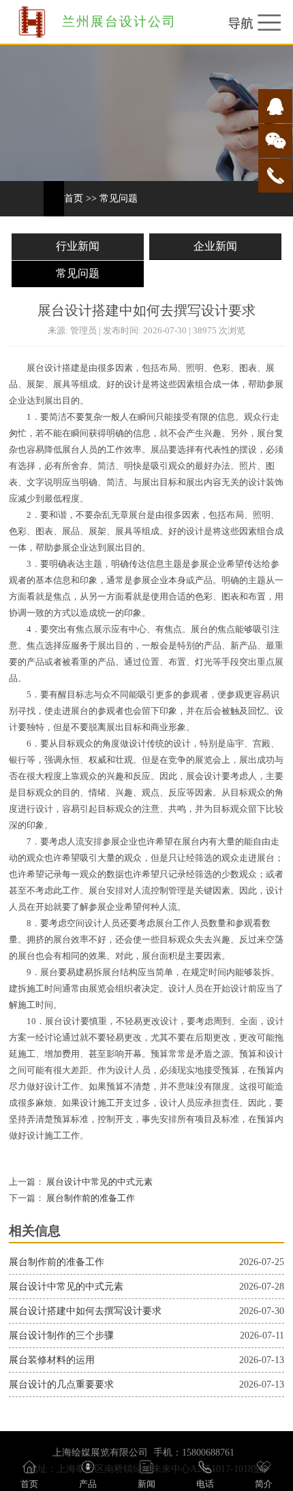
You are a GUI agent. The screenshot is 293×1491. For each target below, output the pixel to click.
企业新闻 (215, 246)
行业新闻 (77, 246)
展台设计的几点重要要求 (61, 1384)
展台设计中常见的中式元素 (98, 1182)
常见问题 (118, 198)
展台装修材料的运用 (52, 1360)
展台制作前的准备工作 (89, 1198)
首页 (73, 198)
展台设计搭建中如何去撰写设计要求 (85, 1311)
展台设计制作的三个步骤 (61, 1335)
